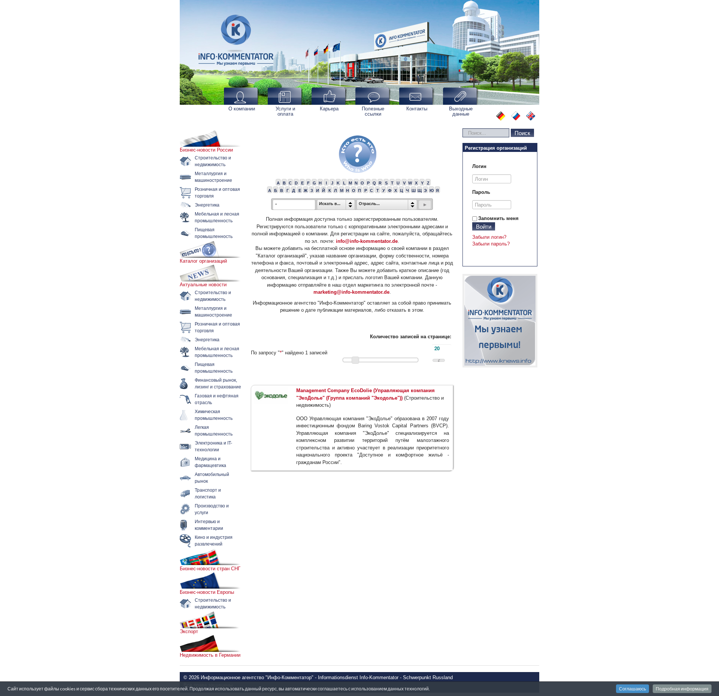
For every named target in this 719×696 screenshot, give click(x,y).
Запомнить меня (498, 218)
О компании (241, 109)
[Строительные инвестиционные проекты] (499, 320)
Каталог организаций (203, 261)
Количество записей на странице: (410, 336)
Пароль (481, 192)
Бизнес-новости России (206, 150)
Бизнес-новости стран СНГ (210, 568)
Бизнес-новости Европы (207, 592)
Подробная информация (682, 689)
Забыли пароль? (491, 244)
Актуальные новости (203, 284)
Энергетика (207, 205)
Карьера (329, 109)
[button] (425, 204)
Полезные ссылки (373, 111)
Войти (483, 226)
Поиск (522, 133)
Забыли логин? (489, 237)
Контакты (416, 109)
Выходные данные (461, 111)
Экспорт (189, 631)
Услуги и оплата (285, 111)
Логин (479, 166)
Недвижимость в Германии (210, 655)
